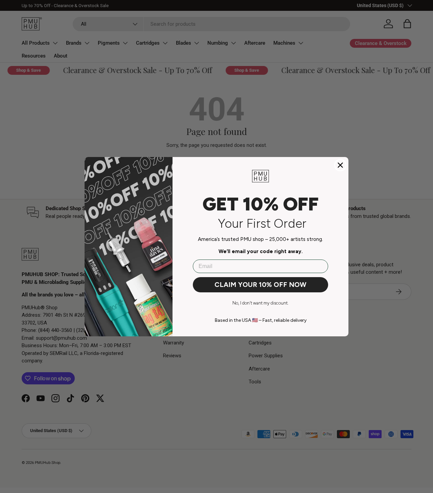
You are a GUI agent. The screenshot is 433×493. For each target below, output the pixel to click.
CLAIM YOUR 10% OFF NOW (260, 285)
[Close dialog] (340, 165)
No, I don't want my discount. (260, 303)
